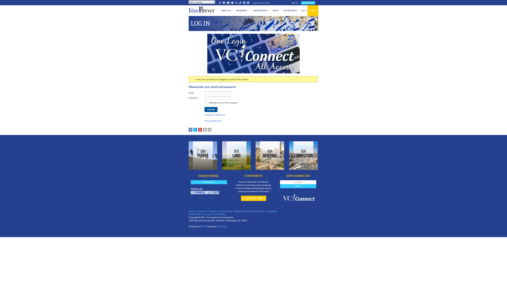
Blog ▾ (276, 11)
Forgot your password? (215, 114)
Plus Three (221, 226)
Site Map (221, 214)
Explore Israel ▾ (260, 11)
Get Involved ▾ (290, 11)
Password (193, 97)
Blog (237, 211)
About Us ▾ (226, 11)
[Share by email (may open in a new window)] (205, 130)
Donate (312, 11)
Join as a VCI (264, 3)
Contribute (272, 211)
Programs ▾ (241, 11)
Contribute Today (253, 198)
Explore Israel (226, 211)
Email (191, 93)
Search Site (309, 3)
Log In (255, 3)
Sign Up (295, 3)
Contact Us (209, 214)
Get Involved (248, 211)
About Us (201, 211)
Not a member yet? (213, 120)
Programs (212, 211)
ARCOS (203, 226)
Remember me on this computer (223, 102)
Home (191, 211)
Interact (260, 211)
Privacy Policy (195, 214)
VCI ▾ (304, 11)
